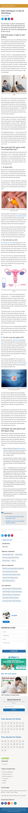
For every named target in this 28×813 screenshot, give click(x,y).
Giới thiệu (4, 780)
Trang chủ (3, 5)
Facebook (6, 19)
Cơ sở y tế (4, 764)
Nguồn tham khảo (7, 540)
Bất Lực (13, 560)
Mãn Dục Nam (18, 554)
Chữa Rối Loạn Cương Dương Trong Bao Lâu (13, 568)
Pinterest (12, 19)
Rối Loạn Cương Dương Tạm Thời (10, 557)
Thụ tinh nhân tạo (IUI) (6, 242)
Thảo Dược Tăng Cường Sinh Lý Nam (11, 574)
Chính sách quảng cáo (7, 776)
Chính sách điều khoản (7, 772)
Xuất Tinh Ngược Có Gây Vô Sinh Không (12, 591)
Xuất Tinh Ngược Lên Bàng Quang (10, 695)
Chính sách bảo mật (7, 774)
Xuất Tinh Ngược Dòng (8, 554)
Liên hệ (4, 783)
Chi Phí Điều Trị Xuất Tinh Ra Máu (10, 597)
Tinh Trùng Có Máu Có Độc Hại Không (12, 601)
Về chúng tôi (5, 778)
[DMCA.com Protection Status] (5, 758)
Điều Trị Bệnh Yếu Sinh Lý (9, 580)
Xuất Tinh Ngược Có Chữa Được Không (12, 588)
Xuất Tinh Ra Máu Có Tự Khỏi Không (11, 594)
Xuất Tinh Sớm (6, 560)
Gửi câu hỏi (14, 651)
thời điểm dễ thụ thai (21, 216)
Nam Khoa (12, 5)
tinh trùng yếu (22, 363)
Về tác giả (6, 621)
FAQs (8, 5)
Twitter (2, 19)
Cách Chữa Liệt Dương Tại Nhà (10, 571)
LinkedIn (9, 19)
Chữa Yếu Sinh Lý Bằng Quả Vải (10, 577)
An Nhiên (7, 15)
